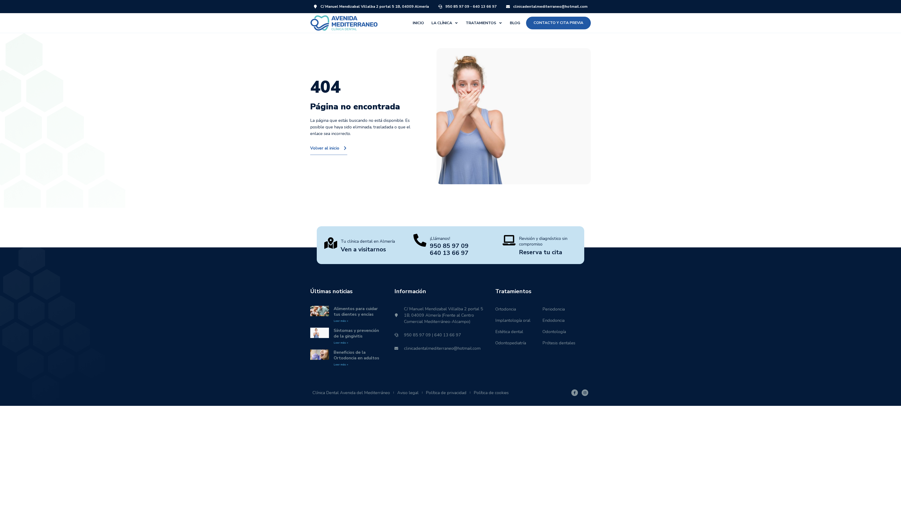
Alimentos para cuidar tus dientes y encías (356, 311)
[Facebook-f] (574, 392)
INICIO (418, 23)
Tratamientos (481, 23)
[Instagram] (585, 392)
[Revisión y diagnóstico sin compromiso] (509, 240)
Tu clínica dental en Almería (368, 241)
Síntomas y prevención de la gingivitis (356, 333)
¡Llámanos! (440, 238)
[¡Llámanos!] (419, 240)
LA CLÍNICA (441, 23)
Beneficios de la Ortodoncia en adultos (356, 355)
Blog (515, 23)
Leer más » (341, 321)
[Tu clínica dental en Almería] (330, 243)
